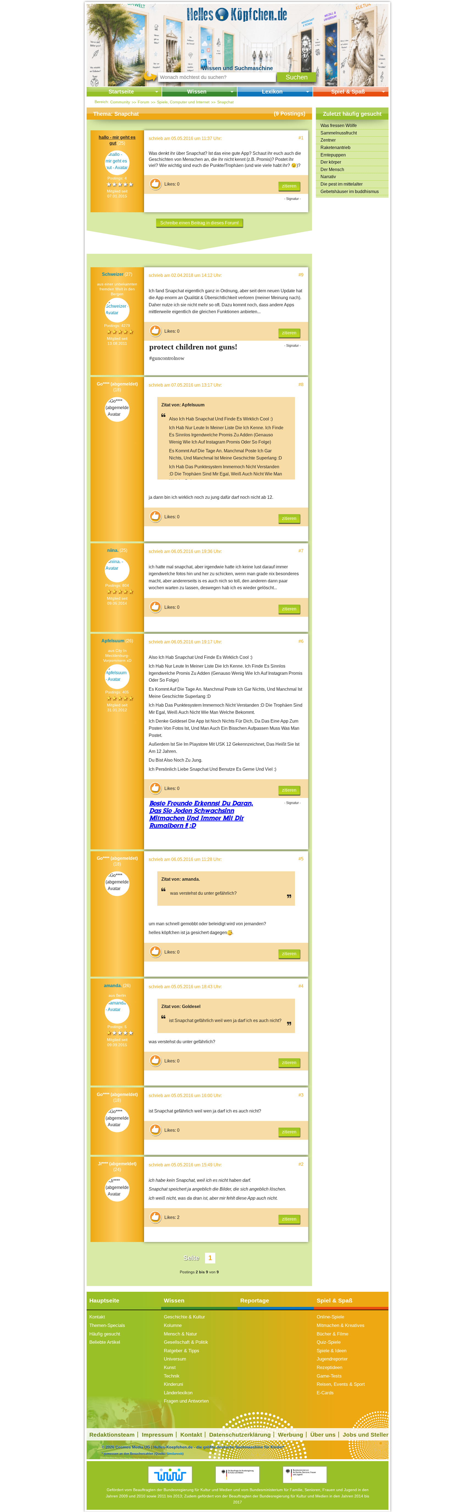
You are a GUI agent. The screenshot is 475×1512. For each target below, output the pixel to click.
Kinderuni (173, 1384)
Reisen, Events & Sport (341, 1384)
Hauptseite (104, 1300)
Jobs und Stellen (366, 1434)
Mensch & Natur (180, 1334)
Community (120, 102)
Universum (175, 1359)
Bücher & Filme (332, 1334)
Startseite (121, 92)
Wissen (196, 92)
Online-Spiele (330, 1317)
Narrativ (328, 176)
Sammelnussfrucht (339, 133)
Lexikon (272, 92)
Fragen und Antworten (186, 1401)
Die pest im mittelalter (342, 184)
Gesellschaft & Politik (186, 1342)
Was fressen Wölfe (339, 125)
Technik (171, 1376)
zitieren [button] (289, 186)
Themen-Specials (107, 1325)
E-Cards (325, 1392)
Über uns (323, 1434)
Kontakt (97, 1317)
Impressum (157, 1434)
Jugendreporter (332, 1359)
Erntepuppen (333, 155)
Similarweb (175, 1453)
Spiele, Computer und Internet (183, 102)
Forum (143, 102)
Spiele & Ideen (331, 1350)
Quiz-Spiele (329, 1342)
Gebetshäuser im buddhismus (350, 191)
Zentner (328, 140)
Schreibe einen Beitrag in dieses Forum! (199, 223)
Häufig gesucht (104, 1334)
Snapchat (225, 102)
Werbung (290, 1434)
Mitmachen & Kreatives (340, 1325)
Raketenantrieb (335, 147)
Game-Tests (329, 1376)
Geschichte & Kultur (184, 1317)
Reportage (254, 1300)
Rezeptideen (329, 1367)
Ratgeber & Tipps (181, 1350)
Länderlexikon (178, 1392)
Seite (191, 1258)
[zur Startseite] (237, 13)
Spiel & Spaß (348, 92)
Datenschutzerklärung (240, 1434)
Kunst (170, 1367)
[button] (296, 77)
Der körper (331, 162)
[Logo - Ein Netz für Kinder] (170, 1475)
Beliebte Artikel (104, 1342)
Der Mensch (332, 169)
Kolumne (173, 1325)
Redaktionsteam (112, 1434)
